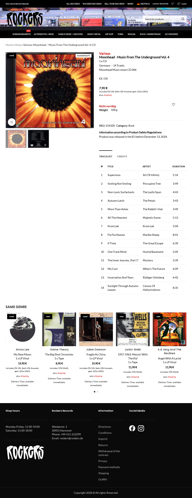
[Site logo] (25, 18)
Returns (103, 445)
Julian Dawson (96, 349)
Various (104, 53)
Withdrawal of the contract (109, 453)
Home (9, 44)
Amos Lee (22, 349)
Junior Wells (133, 349)
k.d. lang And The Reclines (169, 351)
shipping (108, 95)
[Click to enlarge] (11, 122)
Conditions (105, 432)
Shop (18, 44)
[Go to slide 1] (94, 391)
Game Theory (59, 349)
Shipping (103, 473)
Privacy (102, 461)
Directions (104, 426)
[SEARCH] (183, 18)
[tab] (105, 155)
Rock (131, 125)
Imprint (102, 438)
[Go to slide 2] (97, 391)
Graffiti (102, 479)
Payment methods (109, 467)
